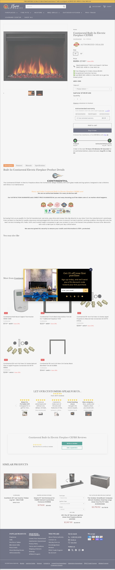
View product (16, 483)
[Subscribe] (85, 290)
